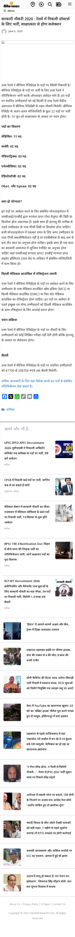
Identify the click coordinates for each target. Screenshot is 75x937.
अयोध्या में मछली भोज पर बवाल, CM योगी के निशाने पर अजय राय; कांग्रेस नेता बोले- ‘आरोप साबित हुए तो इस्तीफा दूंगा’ (50, 800)
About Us (15, 904)
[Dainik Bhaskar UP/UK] (12, 4)
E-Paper (45, 904)
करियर (10, 410)
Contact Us (59, 904)
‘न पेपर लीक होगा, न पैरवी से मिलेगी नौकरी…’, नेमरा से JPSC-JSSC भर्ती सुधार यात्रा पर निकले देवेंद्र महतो (49, 772)
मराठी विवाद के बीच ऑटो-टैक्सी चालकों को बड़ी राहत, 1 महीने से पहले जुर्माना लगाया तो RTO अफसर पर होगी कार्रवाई (49, 828)
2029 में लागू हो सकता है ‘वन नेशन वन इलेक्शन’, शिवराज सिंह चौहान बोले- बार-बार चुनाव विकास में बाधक (49, 882)
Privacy (27, 904)
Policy (35, 904)
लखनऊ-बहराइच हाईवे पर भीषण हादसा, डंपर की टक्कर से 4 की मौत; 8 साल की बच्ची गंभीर (49, 655)
